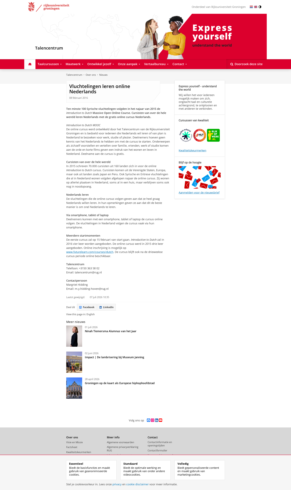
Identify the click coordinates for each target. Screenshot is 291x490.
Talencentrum (74, 74)
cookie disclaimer (137, 484)
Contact (153, 437)
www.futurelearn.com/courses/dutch (89, 252)
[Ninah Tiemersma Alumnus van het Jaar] (74, 336)
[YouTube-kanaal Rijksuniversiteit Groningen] (160, 420)
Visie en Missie (74, 442)
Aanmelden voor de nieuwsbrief (199, 192)
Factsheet (71, 447)
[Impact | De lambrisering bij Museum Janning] (74, 362)
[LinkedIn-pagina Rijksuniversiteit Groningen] (156, 420)
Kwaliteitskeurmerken (192, 150)
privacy (117, 484)
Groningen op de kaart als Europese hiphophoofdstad (120, 383)
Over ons (91, 74)
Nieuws (103, 74)
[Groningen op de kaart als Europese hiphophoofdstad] (74, 388)
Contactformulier (157, 450)
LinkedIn (108, 307)
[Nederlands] (251, 7)
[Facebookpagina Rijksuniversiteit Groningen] (148, 420)
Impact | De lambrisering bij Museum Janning (114, 357)
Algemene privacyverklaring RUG (122, 448)
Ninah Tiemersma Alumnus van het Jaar (110, 331)
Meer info (113, 437)
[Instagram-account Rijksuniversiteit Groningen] (152, 420)
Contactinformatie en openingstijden (160, 443)
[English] (255, 7)
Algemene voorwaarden (120, 442)
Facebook (88, 307)
